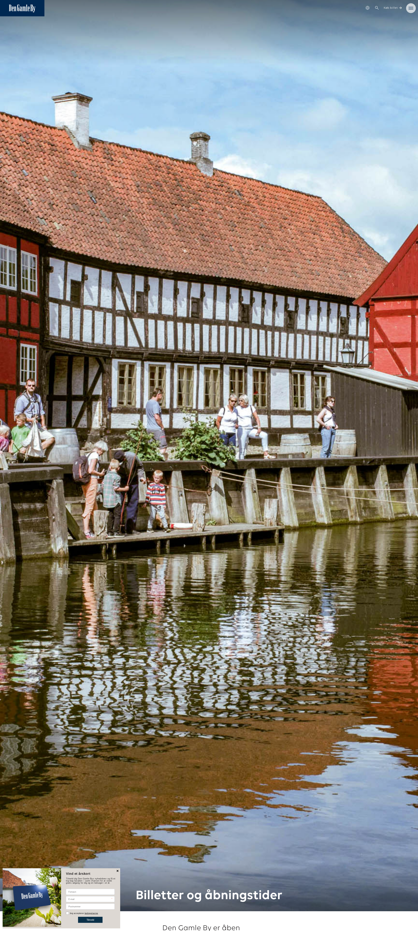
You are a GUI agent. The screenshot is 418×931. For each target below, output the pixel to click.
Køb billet (391, 8)
